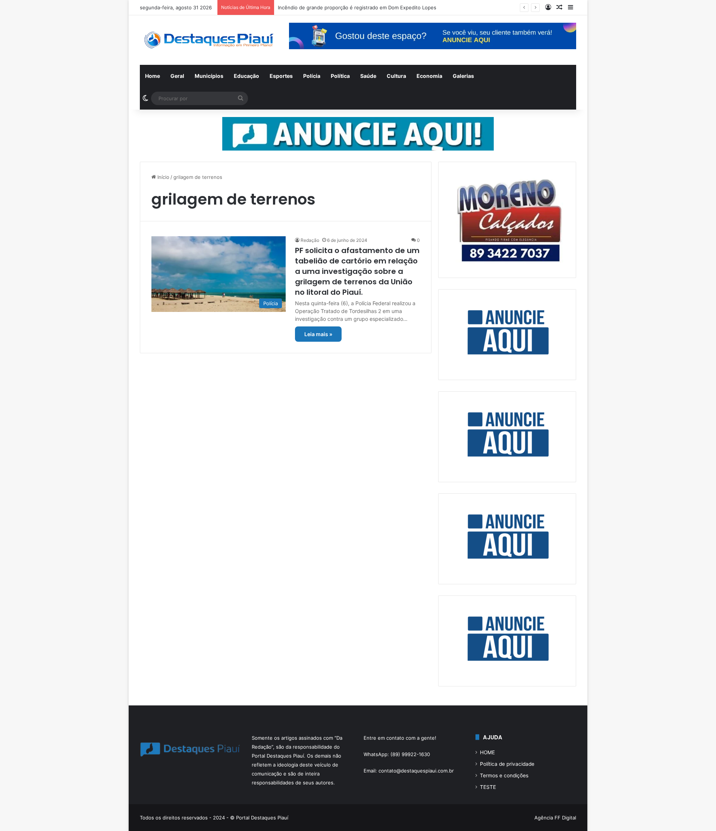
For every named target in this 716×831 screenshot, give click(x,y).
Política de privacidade (507, 764)
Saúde (368, 76)
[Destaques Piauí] (209, 40)
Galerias (463, 76)
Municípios (209, 76)
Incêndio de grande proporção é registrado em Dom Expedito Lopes (357, 7)
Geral (177, 76)
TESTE (488, 787)
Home (152, 76)
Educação (246, 76)
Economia (429, 76)
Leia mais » (318, 334)
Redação (310, 240)
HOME (487, 752)
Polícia (311, 76)
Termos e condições (504, 775)
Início (162, 177)
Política (340, 76)
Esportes (281, 76)
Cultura (396, 76)
